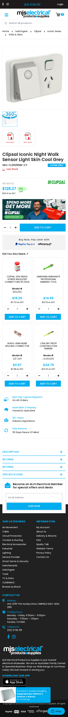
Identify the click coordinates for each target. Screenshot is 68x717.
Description (11, 452)
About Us (41, 531)
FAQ (38, 540)
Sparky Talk (42, 544)
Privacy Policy (43, 552)
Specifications (13, 474)
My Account (43, 527)
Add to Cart (42, 227)
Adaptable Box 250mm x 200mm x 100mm (30, 695)
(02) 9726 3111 (32, 4)
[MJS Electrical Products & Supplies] (34, 14)
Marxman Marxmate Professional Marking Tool (48, 279)
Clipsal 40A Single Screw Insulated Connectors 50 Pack (17, 279)
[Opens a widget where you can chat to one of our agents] (56, 711)
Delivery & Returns (46, 535)
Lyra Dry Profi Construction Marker (48, 346)
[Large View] (34, 78)
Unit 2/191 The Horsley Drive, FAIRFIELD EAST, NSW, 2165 (33, 605)
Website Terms (44, 548)
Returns (8, 459)
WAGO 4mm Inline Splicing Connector (17, 344)
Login (60, 4)
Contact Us (42, 557)
